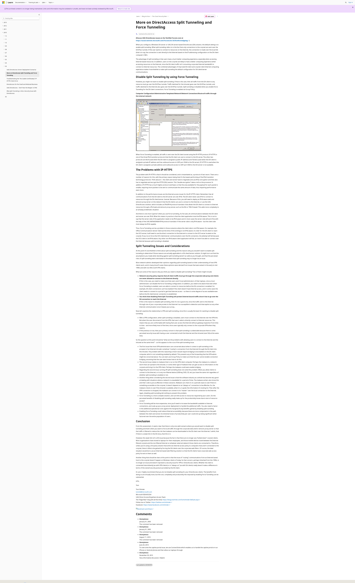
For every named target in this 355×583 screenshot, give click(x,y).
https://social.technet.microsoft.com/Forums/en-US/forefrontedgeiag (162, 41)
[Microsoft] (3, 2)
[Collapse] (39, 14)
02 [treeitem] (6, 97)
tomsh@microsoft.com (144, 492)
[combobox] (20, 18)
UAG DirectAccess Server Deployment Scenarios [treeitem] (21, 70)
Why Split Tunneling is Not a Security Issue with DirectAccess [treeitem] (21, 92)
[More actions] (217, 16)
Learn (138, 16)
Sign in (350, 2)
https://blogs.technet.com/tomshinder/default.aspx (181, 500)
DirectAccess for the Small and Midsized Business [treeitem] (22, 84)
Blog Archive (146, 16)
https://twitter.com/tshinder (161, 502)
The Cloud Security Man (159, 16)
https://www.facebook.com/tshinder (156, 505)
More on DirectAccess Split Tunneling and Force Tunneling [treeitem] (22, 74)
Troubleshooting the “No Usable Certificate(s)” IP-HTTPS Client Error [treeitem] (22, 80)
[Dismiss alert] (352, 7)
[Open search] (346, 2)
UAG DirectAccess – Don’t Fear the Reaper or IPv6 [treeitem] (22, 88)
